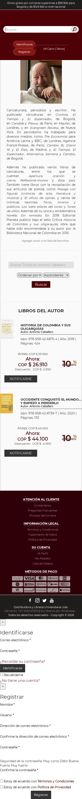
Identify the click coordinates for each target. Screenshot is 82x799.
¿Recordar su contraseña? (22, 661)
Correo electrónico (15, 640)
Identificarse (24, 44)
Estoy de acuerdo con (38, 781)
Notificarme (21, 379)
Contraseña (9, 651)
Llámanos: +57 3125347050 (21, 611)
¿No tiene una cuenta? (20, 680)
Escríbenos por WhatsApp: (58, 611)
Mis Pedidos (43, 558)
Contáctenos (42, 505)
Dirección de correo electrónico (25, 726)
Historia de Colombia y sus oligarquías (46, 329)
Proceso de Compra (43, 515)
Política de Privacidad (42, 539)
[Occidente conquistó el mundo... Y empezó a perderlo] (6, 403)
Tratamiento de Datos (42, 534)
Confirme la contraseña (19, 770)
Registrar (24, 51)
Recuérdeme (13, 675)
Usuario (7, 715)
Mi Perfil (42, 553)
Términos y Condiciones (42, 529)
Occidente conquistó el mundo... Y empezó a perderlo (51, 403)
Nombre (7, 705)
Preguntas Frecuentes (42, 510)
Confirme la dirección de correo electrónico (34, 737)
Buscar (41, 284)
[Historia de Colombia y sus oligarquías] (6, 329)
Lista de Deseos (43, 563)
